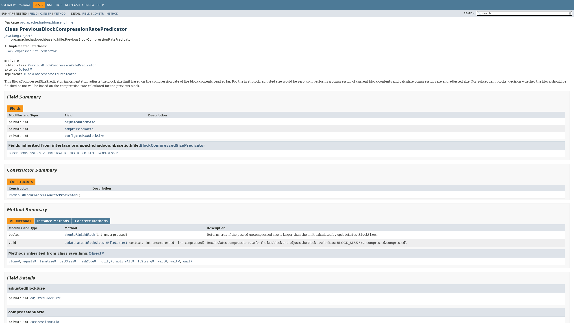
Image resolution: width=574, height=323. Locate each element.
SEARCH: (469, 13)
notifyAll (124, 261)
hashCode (87, 261)
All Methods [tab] (20, 221)
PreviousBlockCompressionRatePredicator (62, 65)
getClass (67, 261)
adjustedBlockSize (80, 122)
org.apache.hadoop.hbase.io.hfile (46, 22)
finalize (47, 261)
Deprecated (74, 5)
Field (33, 13)
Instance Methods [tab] (53, 221)
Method (59, 13)
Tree (58, 5)
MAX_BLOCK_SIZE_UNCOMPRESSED (94, 153)
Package (24, 5)
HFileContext (116, 242)
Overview (8, 5)
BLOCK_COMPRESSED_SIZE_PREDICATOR (37, 153)
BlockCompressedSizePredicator (30, 51)
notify (105, 261)
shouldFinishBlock (80, 234)
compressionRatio (79, 129)
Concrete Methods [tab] (91, 221)
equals (28, 261)
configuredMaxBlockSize (84, 135)
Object (24, 69)
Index (89, 5)
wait (161, 261)
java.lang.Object (17, 36)
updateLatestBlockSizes (84, 242)
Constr (45, 13)
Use (50, 5)
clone (13, 261)
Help (100, 5)
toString (145, 261)
